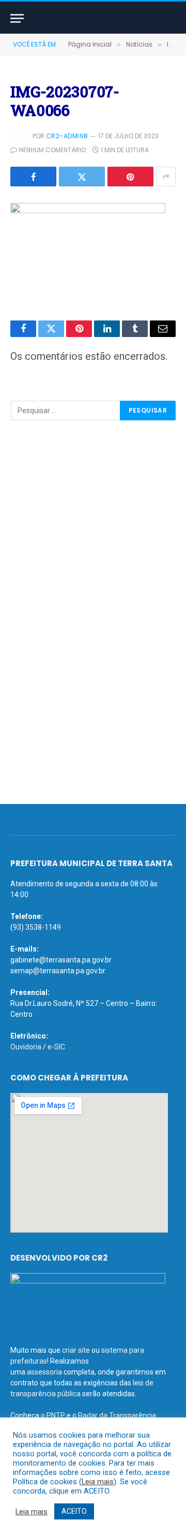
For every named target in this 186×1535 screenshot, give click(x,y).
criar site (76, 1350)
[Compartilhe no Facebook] (33, 176)
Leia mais (98, 1481)
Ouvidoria (25, 1047)
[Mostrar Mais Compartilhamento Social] (166, 176)
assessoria (44, 1372)
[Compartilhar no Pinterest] (130, 176)
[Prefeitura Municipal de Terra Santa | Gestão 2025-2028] (93, 18)
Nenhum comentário (52, 149)
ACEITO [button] (74, 1511)
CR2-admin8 (67, 135)
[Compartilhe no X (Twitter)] (82, 176)
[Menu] (17, 18)
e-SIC (56, 1047)
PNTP (56, 1415)
